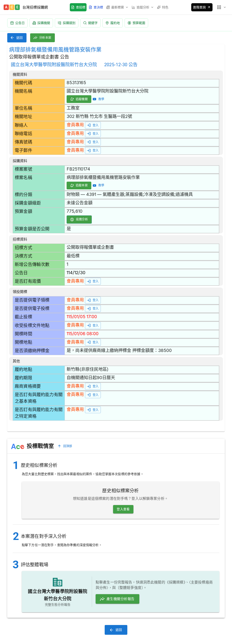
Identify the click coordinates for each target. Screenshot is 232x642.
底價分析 (82, 219)
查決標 (98, 7)
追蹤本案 (82, 185)
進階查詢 (199, 7)
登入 (96, 125)
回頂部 (67, 446)
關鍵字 (93, 23)
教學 (101, 99)
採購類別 (69, 23)
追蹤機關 (82, 99)
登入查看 (123, 509)
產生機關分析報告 (120, 599)
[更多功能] (221, 7)
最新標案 (117, 7)
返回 (19, 37)
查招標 (80, 7)
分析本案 (45, 37)
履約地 (115, 23)
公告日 (20, 23)
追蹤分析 (143, 7)
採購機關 (43, 23)
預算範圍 (139, 23)
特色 (165, 7)
